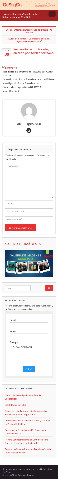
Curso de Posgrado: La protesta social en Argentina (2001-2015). (29, 40)
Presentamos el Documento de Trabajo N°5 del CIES (31, 31)
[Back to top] (51, 472)
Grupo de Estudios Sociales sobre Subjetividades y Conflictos (20, 15)
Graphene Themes (26, 475)
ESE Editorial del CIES (15, 404)
